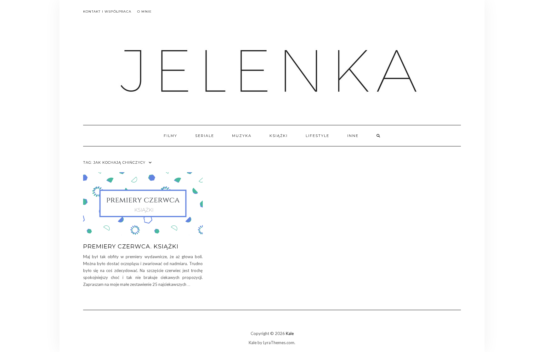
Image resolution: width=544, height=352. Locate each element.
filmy (170, 135)
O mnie (144, 11)
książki (278, 135)
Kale (290, 333)
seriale (204, 135)
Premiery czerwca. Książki (130, 246)
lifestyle (317, 135)
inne (353, 135)
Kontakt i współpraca (107, 11)
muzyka (242, 135)
